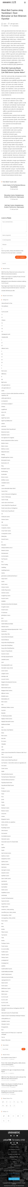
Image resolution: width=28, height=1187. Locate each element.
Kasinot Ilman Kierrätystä (7, 637)
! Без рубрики (4, 306)
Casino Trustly (4, 499)
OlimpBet (3, 744)
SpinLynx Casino (5, 864)
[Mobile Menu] (25, 2)
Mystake (3, 713)
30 (1, 354)
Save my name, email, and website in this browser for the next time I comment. (12, 252)
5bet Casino (4, 371)
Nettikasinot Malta (5, 724)
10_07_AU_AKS (4, 311)
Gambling (3, 567)
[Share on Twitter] (3, 1102)
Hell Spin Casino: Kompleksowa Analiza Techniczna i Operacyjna (14, 206)
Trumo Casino (4, 946)
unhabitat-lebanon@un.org (14, 1173)
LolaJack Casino (5, 673)
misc (2, 704)
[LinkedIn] (18, 1116)
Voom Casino (4, 985)
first (2, 561)
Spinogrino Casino (5, 870)
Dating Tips (4, 536)
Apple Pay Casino (5, 418)
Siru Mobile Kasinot (5, 836)
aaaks (2, 390)
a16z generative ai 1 (6, 388)
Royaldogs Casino (5, 827)
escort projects (4, 556)
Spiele (2, 850)
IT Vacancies (4, 612)
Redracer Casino (5, 808)
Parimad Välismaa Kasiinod (7, 779)
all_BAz (3, 415)
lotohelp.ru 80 (4, 676)
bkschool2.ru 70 (5, 463)
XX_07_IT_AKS (4, 999)
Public (2, 802)
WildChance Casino (5, 988)
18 (1, 328)
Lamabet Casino (5, 659)
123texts (3, 320)
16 (1, 323)
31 (1, 356)
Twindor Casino (5, 954)
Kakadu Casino (5, 626)
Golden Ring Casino (6, 590)
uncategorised (4, 960)
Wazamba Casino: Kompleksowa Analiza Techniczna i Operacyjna (14, 196)
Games (3, 573)
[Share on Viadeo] (14, 1105)
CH (2, 513)
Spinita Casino (4, 861)
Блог (2, 1029)
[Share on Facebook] (6, 1102)
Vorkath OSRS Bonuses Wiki (8, 290)
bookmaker (4, 474)
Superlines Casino (5, 904)
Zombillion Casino (5, 1021)
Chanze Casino (5, 519)
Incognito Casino (5, 607)
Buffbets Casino (5, 480)
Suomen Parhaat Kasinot (7, 898)
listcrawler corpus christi (7, 668)
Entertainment (4, 553)
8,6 (2, 379)
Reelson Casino (5, 810)
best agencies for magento (7, 437)
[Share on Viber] (21, 1102)
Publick (3, 805)
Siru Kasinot (4, 833)
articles (3, 423)
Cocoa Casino (4, 525)
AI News (3, 406)
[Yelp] (4, 1121)
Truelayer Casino (5, 943)
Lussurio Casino (5, 679)
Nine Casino (4, 735)
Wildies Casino (4, 991)
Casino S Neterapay (6, 497)
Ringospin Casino (5, 819)
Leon (2, 662)
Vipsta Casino (4, 982)
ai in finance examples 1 (7, 403)
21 (1, 342)
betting (3, 454)
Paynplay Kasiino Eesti (6, 782)
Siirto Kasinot (4, 830)
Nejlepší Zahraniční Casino (7, 721)
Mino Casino (4, 701)
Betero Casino (4, 446)
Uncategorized (4, 963)
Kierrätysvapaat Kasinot (7, 656)
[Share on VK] (3, 1105)
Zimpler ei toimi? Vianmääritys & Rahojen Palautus (13, 1015)
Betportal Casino (5, 451)
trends (3, 940)
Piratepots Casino (5, 791)
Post (2, 796)
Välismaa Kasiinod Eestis (7, 977)
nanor (4, 23)
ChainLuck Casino (5, 516)
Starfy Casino (4, 889)
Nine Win (3, 738)
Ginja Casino (4, 578)
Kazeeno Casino (5, 654)
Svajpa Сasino (4, 906)
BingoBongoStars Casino (7, 457)
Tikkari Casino (4, 932)
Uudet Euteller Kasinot (6, 968)
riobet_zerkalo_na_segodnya (8, 822)
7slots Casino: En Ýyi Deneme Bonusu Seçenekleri (14, 186)
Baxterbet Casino (5, 434)
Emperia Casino (5, 550)
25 (1, 345)
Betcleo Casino (4, 443)
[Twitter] (4, 1116)
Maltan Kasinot (4, 685)
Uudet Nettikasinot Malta (7, 971)
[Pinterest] (23, 1116)
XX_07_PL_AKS (4, 1002)
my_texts (3, 710)
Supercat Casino (5, 901)
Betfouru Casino (5, 449)
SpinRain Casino (5, 875)
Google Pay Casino (5, 595)
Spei (2, 844)
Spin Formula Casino (6, 853)
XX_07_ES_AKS (4, 997)
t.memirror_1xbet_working (7, 909)
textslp (3, 929)
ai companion (4, 401)
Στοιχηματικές (4, 1027)
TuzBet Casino (4, 951)
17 (1, 325)
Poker (2, 793)
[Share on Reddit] (6, 1105)
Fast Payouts (4, 559)
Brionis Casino (4, 477)
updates (3, 966)
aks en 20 (3, 412)
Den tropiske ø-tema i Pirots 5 (8, 1057)
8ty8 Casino (4, 382)
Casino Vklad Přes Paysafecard (8, 505)
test (2, 923)
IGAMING (5, 26)
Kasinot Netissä (5, 639)
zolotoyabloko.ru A (5, 1018)
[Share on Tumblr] (10, 1105)
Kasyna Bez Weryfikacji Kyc (7, 642)
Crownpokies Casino (6, 533)
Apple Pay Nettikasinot (6, 420)
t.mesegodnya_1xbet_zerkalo (8, 918)
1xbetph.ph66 (4, 337)
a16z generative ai (5, 385)
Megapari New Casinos (6, 690)
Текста (3, 1037)
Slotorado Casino (5, 839)
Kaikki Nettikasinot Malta (7, 623)
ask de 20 (3, 426)
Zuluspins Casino (5, 1024)
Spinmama (3, 867)
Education (3, 545)
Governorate (14, 1159)
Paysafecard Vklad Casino (7, 785)
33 (1, 362)
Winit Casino (4, 994)
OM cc (2, 749)
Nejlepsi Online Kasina (6, 718)
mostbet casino (13, 62)
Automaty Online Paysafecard (8, 429)
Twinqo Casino (4, 957)
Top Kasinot (4, 935)
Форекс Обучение (5, 1040)
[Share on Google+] (10, 1102)
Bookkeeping (4, 471)
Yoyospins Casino (5, 1005)
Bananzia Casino (5, 432)
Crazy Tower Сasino (6, 530)
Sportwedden (4, 884)
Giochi (2, 581)
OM (2, 747)
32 (1, 359)
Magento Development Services (8, 682)
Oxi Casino (3, 765)
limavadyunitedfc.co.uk (6, 665)
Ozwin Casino (4, 768)
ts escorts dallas (5, 949)
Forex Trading (4, 564)
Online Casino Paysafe (6, 757)
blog (2, 466)
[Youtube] (17, 1136)
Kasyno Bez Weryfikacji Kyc (7, 648)
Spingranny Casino (5, 858)
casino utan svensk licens (7, 502)
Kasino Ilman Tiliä (5, 634)
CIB (2, 522)
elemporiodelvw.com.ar (6, 547)
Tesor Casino (4, 920)
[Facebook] (8, 1116)
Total (2, 937)
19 (1, 331)
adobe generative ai (6, 398)
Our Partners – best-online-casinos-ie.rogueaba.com (13, 762)
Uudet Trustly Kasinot (6, 974)
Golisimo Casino (5, 592)
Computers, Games (5, 528)
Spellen (3, 847)
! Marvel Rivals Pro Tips (6, 303)
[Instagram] (13, 1116)
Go (23, 1049)
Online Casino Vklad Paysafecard (9, 760)
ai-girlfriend (4, 409)
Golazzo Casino (5, 587)
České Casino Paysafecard (7, 511)
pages (2, 771)
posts (2, 799)
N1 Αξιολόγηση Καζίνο (6, 716)
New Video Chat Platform (7, 730)
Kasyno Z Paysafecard (6, 651)
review (3, 816)
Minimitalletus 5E (5, 699)
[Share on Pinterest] (14, 1102)
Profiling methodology (14, 1147)
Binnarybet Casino (5, 460)
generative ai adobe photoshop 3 (9, 576)
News (2, 732)
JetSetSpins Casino (5, 615)
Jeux (2, 618)
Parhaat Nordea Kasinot (7, 774)
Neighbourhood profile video (14, 1154)
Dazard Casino (4, 539)
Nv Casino (3, 741)
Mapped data (14, 1152)
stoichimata (4, 895)
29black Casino (4, 348)
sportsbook (4, 881)
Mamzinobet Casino (6, 687)
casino (3, 485)
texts (2, 926)
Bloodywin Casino (5, 468)
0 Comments (15, 26)
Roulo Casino (4, 825)
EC (2, 542)
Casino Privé (4, 491)
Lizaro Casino (4, 670)
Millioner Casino (5, 693)
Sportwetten (4, 887)
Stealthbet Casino (5, 892)
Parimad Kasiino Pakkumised (8, 777)
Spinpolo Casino (5, 872)
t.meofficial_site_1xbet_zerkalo (8, 912)
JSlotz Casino (4, 621)
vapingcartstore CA (5, 980)
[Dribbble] (8, 1121)
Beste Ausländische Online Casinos (9, 440)
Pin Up (2, 788)
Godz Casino (4, 584)
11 (1, 314)
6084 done (3, 373)
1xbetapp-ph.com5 (5, 334)
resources (3, 813)
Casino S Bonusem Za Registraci (9, 494)
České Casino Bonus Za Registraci (9, 508)
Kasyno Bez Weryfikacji (6, 645)
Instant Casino (4, 609)
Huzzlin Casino (4, 598)
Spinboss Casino (5, 856)
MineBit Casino (4, 696)
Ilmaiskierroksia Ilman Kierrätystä (9, 604)
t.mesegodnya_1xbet (6, 915)
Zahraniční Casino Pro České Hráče (9, 1013)
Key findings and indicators (14, 1149)
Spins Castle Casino (6, 878)
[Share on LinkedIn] (17, 1102)
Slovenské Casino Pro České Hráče (9, 841)
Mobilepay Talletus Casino (7, 707)
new (2, 727)
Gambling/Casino (5, 570)
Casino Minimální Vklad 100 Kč (8, 488)
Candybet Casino (5, 482)
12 (1, 317)
